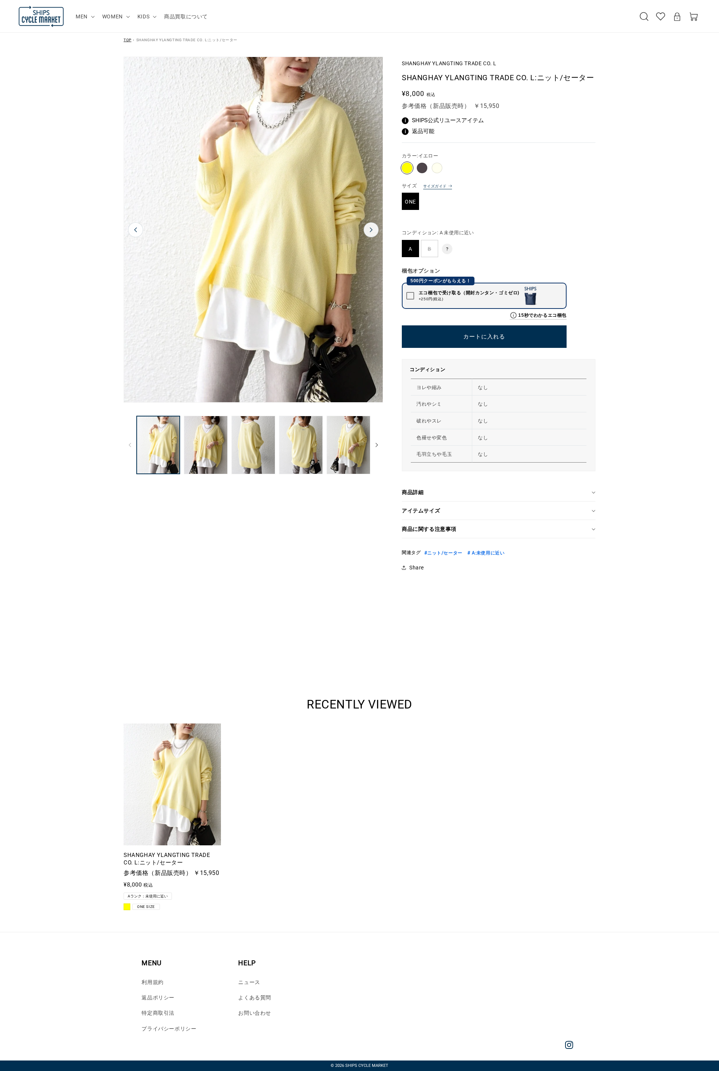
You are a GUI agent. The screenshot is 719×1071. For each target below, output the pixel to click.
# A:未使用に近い (485, 553)
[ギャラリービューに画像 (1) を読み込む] (158, 445)
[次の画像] (371, 229)
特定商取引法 (158, 1013)
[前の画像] (135, 229)
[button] (84, 16)
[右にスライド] (376, 445)
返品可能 (420, 131)
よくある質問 (254, 998)
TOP (127, 40)
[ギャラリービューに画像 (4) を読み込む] (301, 445)
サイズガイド (434, 186)
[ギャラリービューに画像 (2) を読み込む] (206, 445)
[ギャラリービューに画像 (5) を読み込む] (348, 445)
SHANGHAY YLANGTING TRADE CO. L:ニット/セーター (167, 859)
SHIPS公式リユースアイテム (444, 120)
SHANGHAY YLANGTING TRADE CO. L (449, 63)
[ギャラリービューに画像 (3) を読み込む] (253, 445)
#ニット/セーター (443, 553)
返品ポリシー (158, 998)
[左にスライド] (130, 445)
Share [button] (416, 568)
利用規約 (152, 982)
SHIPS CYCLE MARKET (366, 1065)
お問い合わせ (254, 1013)
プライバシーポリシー (169, 1029)
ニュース (249, 982)
